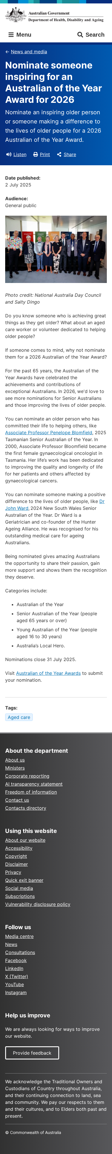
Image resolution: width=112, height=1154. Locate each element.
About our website (25, 840)
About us (15, 760)
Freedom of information (31, 792)
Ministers (15, 768)
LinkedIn (14, 968)
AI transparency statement (34, 784)
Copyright (16, 856)
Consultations (20, 952)
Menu (23, 35)
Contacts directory (25, 808)
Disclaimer (16, 864)
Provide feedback (32, 1053)
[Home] (56, 14)
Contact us (17, 800)
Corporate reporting (27, 776)
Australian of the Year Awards (48, 673)
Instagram (16, 992)
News (11, 944)
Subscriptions (20, 896)
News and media (29, 51)
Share (70, 154)
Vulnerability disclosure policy (37, 904)
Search (95, 35)
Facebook (16, 960)
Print (45, 154)
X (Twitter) (16, 976)
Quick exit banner (24, 880)
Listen (19, 154)
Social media (19, 888)
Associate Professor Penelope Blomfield (48, 432)
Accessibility (18, 848)
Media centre (19, 936)
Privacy (13, 872)
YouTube (14, 984)
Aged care (19, 717)
